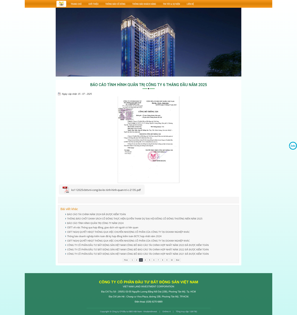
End (177, 260)
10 (172, 260)
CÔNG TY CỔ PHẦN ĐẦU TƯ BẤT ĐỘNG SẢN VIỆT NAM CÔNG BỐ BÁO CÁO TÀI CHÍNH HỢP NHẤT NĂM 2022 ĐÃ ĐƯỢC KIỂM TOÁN (138, 249)
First (126, 260)
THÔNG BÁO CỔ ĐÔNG (115, 3)
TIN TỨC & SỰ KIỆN (171, 3)
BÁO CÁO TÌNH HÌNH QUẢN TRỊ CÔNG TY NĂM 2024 (95, 223)
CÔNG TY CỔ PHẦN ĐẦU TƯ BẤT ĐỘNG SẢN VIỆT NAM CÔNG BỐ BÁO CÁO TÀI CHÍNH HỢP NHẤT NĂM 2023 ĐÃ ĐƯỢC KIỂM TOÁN (138, 245)
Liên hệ (190, 3)
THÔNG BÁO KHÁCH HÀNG (144, 3)
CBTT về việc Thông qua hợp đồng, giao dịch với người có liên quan (102, 227)
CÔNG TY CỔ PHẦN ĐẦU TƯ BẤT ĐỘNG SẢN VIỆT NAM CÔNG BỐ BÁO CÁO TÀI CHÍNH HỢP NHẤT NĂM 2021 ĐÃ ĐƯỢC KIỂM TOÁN (138, 253)
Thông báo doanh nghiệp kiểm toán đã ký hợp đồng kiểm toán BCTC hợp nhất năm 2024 (114, 236)
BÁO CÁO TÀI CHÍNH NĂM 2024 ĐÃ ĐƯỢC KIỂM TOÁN (96, 214)
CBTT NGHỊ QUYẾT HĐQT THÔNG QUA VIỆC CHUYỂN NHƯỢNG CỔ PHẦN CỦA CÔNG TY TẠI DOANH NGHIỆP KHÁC (128, 231)
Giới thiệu (93, 3)
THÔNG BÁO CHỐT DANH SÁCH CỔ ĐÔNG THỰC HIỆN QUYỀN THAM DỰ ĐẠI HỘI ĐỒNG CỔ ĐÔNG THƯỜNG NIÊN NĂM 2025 (134, 218)
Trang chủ (76, 3)
